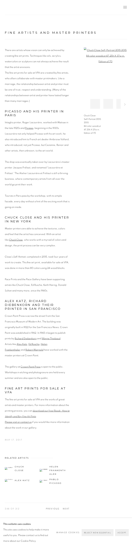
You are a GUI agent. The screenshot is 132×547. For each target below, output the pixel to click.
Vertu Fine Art (24, 7)
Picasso (29, 128)
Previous (53, 509)
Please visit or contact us (18, 422)
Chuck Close (16, 240)
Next (125, 105)
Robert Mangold (34, 350)
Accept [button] (122, 533)
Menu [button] (124, 7)
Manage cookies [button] (68, 532)
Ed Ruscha (33, 344)
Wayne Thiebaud (51, 338)
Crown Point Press (30, 367)
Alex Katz (22, 344)
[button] (95, 104)
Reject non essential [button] (97, 533)
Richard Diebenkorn (26, 338)
